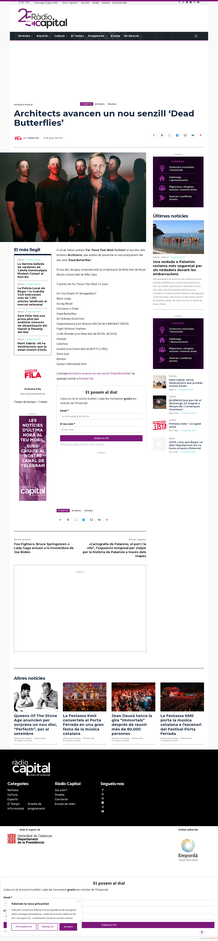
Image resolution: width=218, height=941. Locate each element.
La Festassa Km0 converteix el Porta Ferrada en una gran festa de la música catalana (83, 724)
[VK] (192, 135)
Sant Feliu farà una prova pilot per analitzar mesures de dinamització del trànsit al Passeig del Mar (32, 324)
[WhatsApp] (169, 135)
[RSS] (102, 799)
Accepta (68, 927)
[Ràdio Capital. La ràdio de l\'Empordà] (42, 18)
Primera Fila (33, 138)
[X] (161, 135)
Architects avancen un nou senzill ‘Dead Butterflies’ (100, 373)
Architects (100, 104)
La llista (172, 420)
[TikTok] (194, 2)
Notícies (21, 260)
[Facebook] (179, 2)
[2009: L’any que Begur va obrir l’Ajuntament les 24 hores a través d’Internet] (159, 444)
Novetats (112, 104)
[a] (74, 768)
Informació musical (23, 105)
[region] (44, 916)
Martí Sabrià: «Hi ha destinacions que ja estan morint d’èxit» (32, 346)
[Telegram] (190, 2)
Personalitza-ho (24, 927)
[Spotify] (187, 2)
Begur (172, 438)
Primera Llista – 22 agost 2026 (185, 425)
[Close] (78, 901)
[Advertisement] (109, 68)
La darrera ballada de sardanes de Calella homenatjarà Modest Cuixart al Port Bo (32, 270)
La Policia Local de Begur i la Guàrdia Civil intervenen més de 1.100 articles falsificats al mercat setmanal (32, 296)
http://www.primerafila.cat (32, 394)
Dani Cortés (173, 452)
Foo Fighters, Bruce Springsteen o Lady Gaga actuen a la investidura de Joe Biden (44, 548)
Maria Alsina (174, 413)
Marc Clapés (173, 430)
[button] (196, 36)
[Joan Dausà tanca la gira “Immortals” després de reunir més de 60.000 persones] (133, 696)
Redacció (164, 257)
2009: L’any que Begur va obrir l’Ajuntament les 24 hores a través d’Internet (186, 445)
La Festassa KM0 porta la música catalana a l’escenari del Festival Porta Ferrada (180, 724)
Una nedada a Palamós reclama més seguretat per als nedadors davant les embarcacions (177, 268)
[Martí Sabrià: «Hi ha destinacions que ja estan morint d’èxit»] (159, 381)
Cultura (172, 397)
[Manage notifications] (202, 932)
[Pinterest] (200, 135)
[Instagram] (183, 2)
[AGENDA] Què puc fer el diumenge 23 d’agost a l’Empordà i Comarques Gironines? (185, 405)
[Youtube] (198, 2)
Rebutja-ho (48, 927)
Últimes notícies (170, 216)
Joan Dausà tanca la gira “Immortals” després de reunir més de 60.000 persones (132, 724)
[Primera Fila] (19, 138)
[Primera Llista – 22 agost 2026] (159, 425)
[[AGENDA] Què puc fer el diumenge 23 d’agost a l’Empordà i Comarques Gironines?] (159, 402)
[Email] (185, 135)
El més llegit (27, 249)
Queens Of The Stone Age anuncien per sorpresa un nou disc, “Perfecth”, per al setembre (35, 724)
